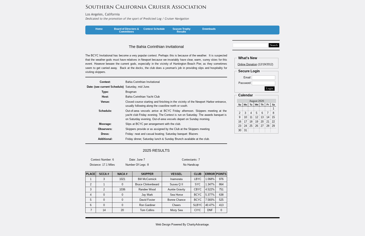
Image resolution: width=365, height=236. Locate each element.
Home (99, 28)
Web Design (163, 224)
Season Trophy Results (182, 30)
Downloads (209, 28)
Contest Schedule (154, 28)
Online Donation (247, 64)
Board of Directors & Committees (126, 30)
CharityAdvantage (198, 224)
